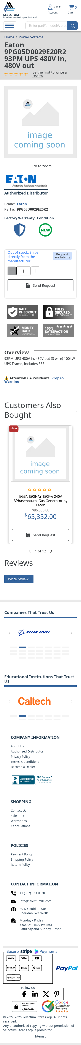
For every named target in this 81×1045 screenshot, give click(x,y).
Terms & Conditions (25, 762)
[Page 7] (65, 647)
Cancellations (20, 826)
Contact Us (18, 810)
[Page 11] (39, 651)
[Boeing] (34, 632)
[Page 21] (65, 654)
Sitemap (40, 1036)
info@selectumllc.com (35, 901)
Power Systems (31, 37)
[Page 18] (39, 654)
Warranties (19, 821)
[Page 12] (48, 651)
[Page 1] (13, 647)
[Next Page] (71, 632)
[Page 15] (13, 654)
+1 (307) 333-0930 (32, 893)
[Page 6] (57, 647)
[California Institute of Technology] (34, 700)
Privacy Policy (20, 756)
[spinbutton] (23, 271)
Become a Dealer (23, 767)
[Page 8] (13, 651)
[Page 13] (57, 651)
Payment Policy (21, 854)
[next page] (51, 551)
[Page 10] (31, 651)
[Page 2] (22, 647)
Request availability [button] (62, 255)
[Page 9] (22, 651)
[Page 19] (48, 654)
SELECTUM (11, 14)
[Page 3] (31, 647)
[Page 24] (39, 658)
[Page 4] (39, 647)
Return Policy (20, 865)
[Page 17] (31, 654)
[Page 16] (22, 654)
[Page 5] (48, 647)
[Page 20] (57, 654)
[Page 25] (48, 658)
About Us (17, 746)
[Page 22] (22, 658)
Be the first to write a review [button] (49, 74)
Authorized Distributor (27, 751)
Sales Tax (17, 816)
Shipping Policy (22, 859)
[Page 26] (57, 658)
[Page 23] (31, 658)
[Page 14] (65, 651)
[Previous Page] (9, 632)
